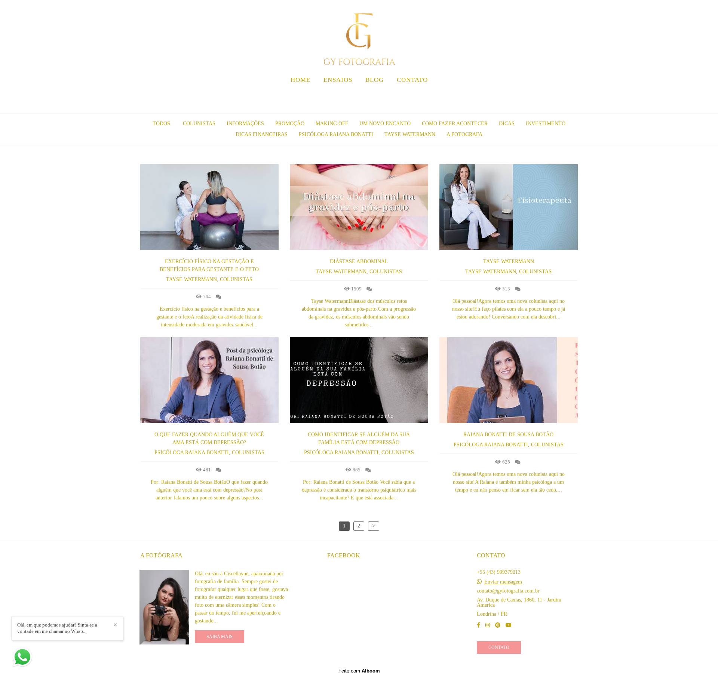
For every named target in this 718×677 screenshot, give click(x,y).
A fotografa (464, 134)
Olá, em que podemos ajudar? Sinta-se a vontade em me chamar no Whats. (57, 628)
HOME (300, 79)
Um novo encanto (385, 123)
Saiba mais (219, 636)
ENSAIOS (337, 79)
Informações (245, 123)
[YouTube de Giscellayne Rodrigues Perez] (509, 625)
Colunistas (199, 123)
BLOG (374, 79)
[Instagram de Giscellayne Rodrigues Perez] (487, 625)
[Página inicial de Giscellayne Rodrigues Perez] (359, 35)
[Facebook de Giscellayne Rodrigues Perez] (478, 625)
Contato (498, 647)
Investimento (545, 123)
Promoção (289, 123)
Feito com (359, 671)
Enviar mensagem (503, 582)
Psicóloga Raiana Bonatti (336, 134)
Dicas (507, 123)
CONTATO (412, 79)
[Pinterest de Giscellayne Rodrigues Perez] (497, 625)
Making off (332, 123)
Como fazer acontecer (455, 123)
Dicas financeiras (262, 134)
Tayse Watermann (409, 134)
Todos (161, 123)
